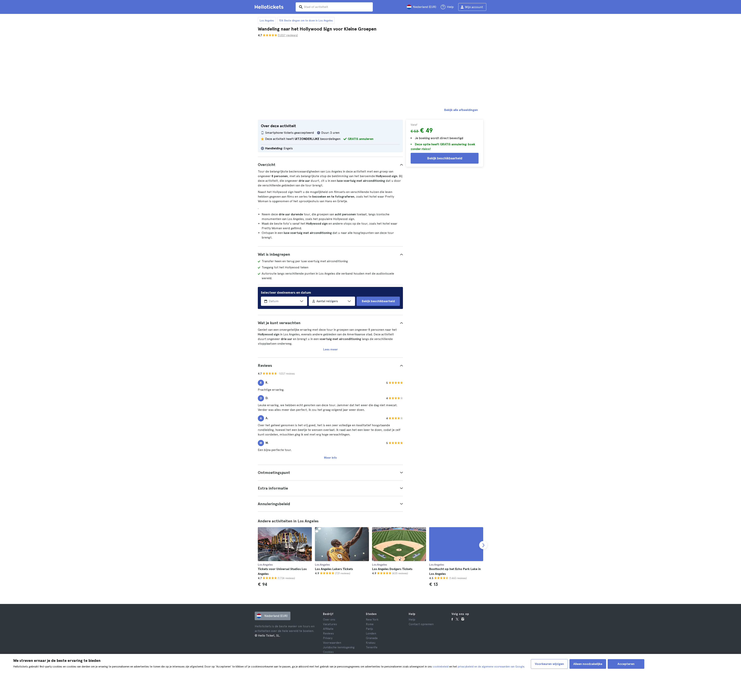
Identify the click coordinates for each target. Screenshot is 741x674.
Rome (370, 624)
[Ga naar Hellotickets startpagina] (270, 7)
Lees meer (330, 349)
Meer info (330, 457)
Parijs (369, 629)
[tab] (330, 165)
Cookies (328, 652)
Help (412, 619)
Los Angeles (267, 20)
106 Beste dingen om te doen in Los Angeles (306, 20)
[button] (330, 165)
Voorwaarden (332, 642)
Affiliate (328, 629)
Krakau (370, 642)
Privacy (327, 638)
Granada (371, 638)
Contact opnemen (421, 624)
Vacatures (330, 624)
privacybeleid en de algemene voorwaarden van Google (491, 666)
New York (372, 619)
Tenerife (371, 647)
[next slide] (483, 545)
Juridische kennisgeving (338, 647)
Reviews (328, 633)
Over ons (329, 619)
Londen (371, 633)
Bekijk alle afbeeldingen (461, 110)
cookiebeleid (440, 666)
